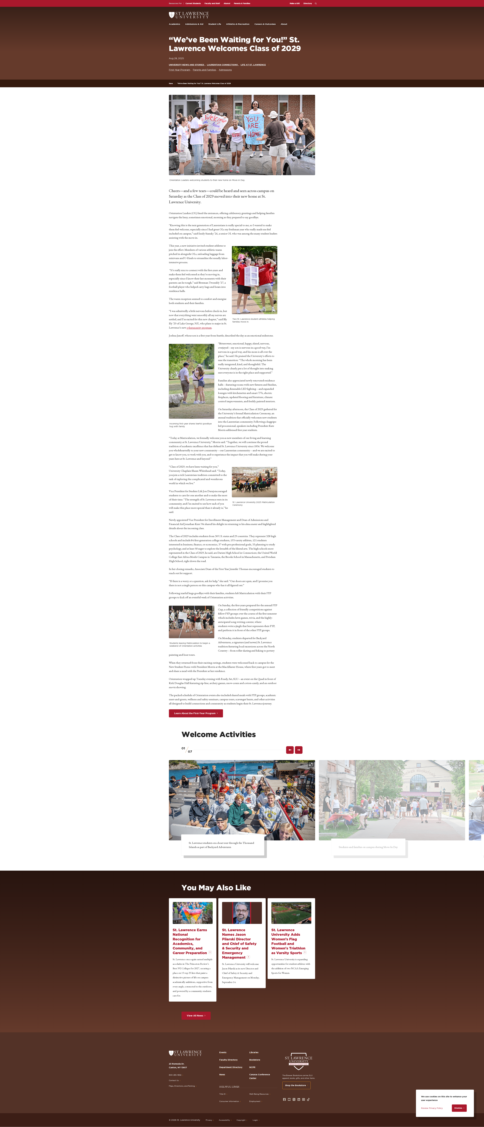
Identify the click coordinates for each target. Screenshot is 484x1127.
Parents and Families (204, 70)
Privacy (209, 1120)
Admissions (225, 70)
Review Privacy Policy (432, 1108)
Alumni (227, 3)
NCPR (252, 1067)
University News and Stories (186, 65)
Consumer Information (229, 1101)
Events (222, 1052)
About (284, 24)
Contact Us (174, 1080)
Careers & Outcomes (265, 24)
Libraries (253, 1052)
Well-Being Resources (259, 1094)
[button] (254, 280)
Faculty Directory (228, 1060)
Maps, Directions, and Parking (182, 1086)
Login (255, 1120)
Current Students (193, 3)
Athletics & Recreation (237, 24)
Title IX (222, 1094)
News (171, 83)
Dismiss (458, 1108)
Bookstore (254, 1060)
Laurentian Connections (222, 65)
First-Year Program (179, 70)
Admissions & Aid (194, 24)
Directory (308, 3)
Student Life (214, 24)
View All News (195, 1015)
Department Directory (230, 1067)
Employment (254, 1101)
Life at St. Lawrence (253, 65)
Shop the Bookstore (295, 1085)
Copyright (241, 1120)
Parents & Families (242, 3)
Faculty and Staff (212, 3)
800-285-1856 (175, 1075)
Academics (174, 24)
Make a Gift (295, 3)
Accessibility (224, 1120)
